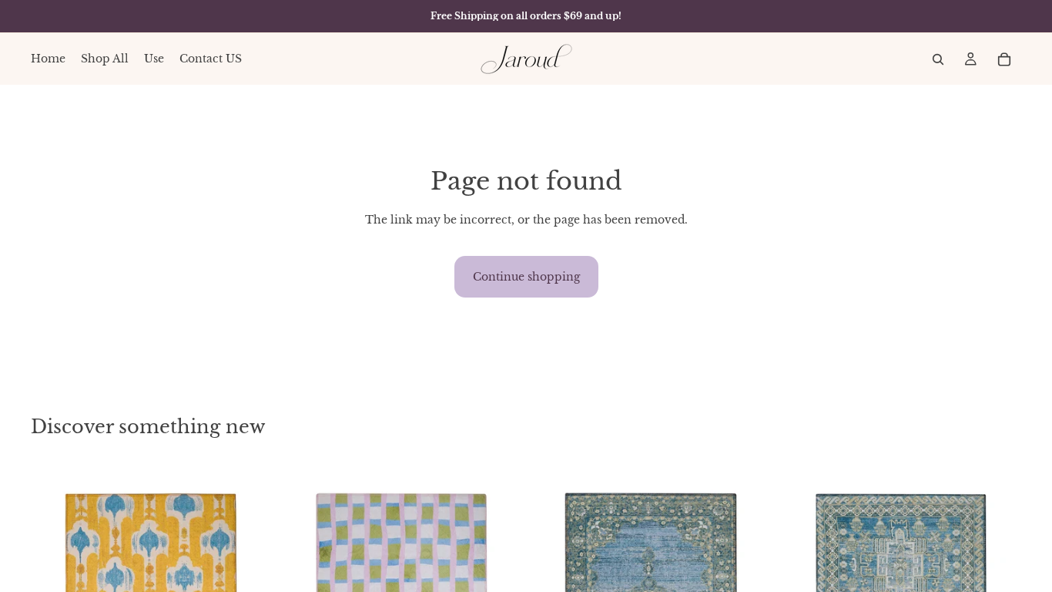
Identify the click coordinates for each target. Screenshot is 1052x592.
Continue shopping (526, 277)
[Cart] (1004, 59)
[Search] (938, 59)
